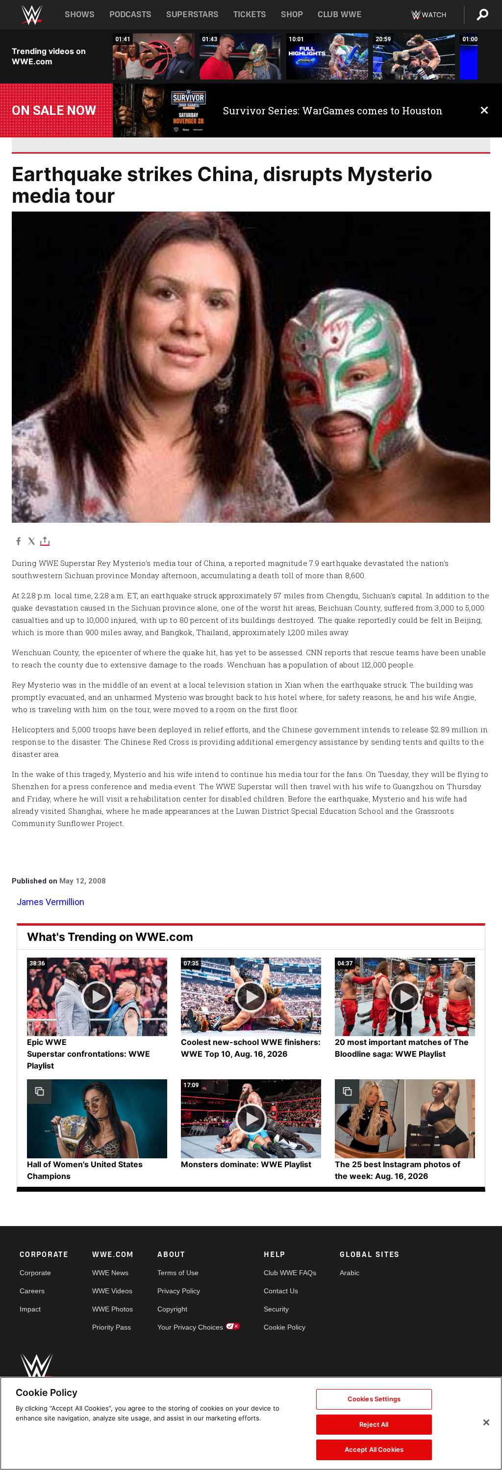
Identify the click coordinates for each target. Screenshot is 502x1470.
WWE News (110, 1273)
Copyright (172, 1309)
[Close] (486, 1422)
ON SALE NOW (54, 110)
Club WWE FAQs (290, 1273)
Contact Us (281, 1291)
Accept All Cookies (374, 1449)
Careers (32, 1291)
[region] (251, 1423)
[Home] (31, 14)
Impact (30, 1309)
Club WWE (340, 14)
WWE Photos (112, 1309)
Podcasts (130, 14)
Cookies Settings (374, 1399)
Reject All (373, 1424)
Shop (292, 14)
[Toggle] (44, 540)
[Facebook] (18, 540)
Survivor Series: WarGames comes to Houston (333, 110)
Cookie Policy (284, 1327)
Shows (80, 14)
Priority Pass (111, 1327)
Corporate (35, 1273)
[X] (31, 540)
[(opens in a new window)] (160, 110)
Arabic (349, 1273)
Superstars (192, 14)
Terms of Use (178, 1273)
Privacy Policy (178, 1291)
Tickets (249, 14)
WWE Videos (112, 1291)
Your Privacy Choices (190, 1327)
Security (276, 1309)
